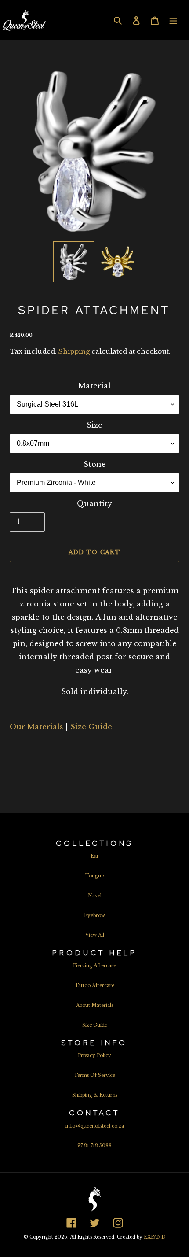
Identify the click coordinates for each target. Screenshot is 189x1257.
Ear (95, 856)
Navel (95, 895)
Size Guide (91, 726)
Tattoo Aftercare (94, 985)
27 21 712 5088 (94, 1146)
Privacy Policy (94, 1055)
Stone (95, 464)
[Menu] (173, 20)
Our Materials (36, 726)
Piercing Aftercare (94, 966)
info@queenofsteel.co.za (94, 1126)
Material (94, 385)
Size (94, 425)
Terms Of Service (94, 1075)
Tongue (94, 876)
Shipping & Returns (94, 1095)
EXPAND (155, 1237)
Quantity (94, 503)
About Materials (94, 1005)
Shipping (74, 351)
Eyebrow (94, 915)
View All (94, 935)
